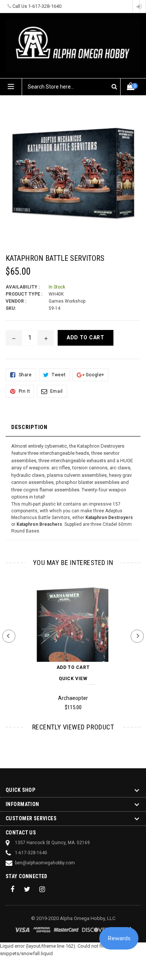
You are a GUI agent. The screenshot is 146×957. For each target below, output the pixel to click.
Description (29, 427)
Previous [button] (8, 636)
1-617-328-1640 (44, 6)
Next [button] (137, 636)
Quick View (73, 678)
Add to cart (73, 667)
